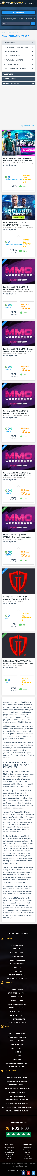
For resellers (28, 1158)
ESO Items (17, 1059)
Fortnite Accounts (16, 1008)
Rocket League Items (17, 1033)
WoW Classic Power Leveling (17, 1111)
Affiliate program (9, 1150)
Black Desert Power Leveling (16, 1100)
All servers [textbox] (8, 74)
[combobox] (18, 74)
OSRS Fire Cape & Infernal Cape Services (17, 1107)
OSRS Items (17, 1052)
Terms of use (27, 1148)
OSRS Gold (17, 967)
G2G (6, 618)
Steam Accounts (16, 1011)
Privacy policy (27, 1150)
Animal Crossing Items (17, 1037)
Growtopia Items (17, 1041)
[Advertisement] (18, 105)
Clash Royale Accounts (17, 1004)
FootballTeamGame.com (13, 180)
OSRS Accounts (17, 989)
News (9, 1158)
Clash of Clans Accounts (17, 1023)
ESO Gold (16, 949)
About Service (9, 1152)
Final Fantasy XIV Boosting (16, 1077)
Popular (9, 3)
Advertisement (9, 1148)
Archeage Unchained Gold (17, 978)
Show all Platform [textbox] (11, 83)
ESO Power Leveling (16, 1085)
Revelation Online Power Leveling (17, 1088)
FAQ (27, 1154)
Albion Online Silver (17, 960)
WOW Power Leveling (17, 1096)
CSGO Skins (17, 1056)
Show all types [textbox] (9, 79)
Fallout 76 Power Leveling (16, 1081)
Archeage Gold (17, 945)
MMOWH (8, 307)
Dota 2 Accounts (17, 1015)
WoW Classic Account (16, 993)
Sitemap (28, 1156)
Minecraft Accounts (17, 1019)
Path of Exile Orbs (17, 964)
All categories (18, 43)
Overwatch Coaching (17, 1092)
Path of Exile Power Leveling (17, 1103)
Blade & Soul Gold (17, 952)
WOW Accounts (17, 997)
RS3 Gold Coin (17, 971)
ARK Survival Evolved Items (17, 1063)
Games (9, 1156)
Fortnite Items (17, 1044)
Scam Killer (9, 1154)
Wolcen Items (16, 1048)
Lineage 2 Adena (17, 956)
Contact (27, 1152)
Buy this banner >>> (27, 126)
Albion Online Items (17, 1067)
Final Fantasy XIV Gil (17, 975)
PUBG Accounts (17, 1000)
